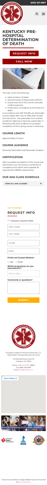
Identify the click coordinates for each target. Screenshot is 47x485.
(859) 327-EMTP (24, 365)
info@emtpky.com (26, 370)
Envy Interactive (25, 482)
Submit (23, 300)
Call (11, 262)
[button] (37, 14)
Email (20, 262)
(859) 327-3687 (38, 3)
